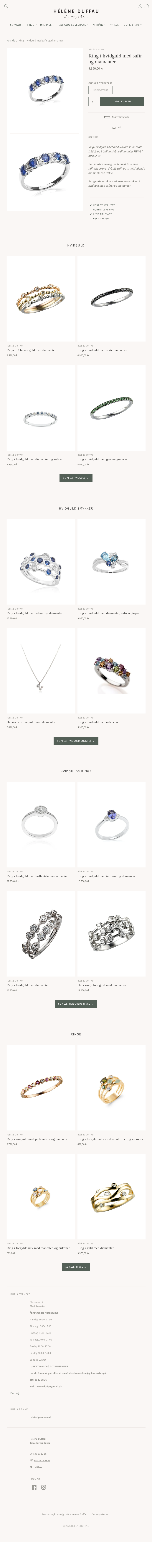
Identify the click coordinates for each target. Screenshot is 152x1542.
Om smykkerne (100, 1514)
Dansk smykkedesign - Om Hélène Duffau (64, 1514)
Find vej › (15, 1393)
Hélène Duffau (15, 345)
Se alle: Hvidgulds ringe (74, 1004)
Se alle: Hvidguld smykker (74, 741)
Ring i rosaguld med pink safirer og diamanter (38, 1139)
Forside (11, 41)
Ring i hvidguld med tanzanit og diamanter (106, 876)
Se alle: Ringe (74, 1267)
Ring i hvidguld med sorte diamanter (102, 350)
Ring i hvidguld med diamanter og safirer (34, 459)
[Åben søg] (6, 6)
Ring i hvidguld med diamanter (28, 985)
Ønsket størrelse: (100, 83)
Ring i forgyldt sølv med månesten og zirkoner (38, 1248)
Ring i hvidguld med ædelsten (97, 722)
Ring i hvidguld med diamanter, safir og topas (108, 613)
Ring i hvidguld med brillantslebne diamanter (37, 876)
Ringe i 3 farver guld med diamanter (31, 350)
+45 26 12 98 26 (42, 1460)
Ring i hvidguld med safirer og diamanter (34, 613)
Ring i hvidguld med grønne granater (102, 459)
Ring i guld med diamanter (95, 1248)
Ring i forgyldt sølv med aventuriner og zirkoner (110, 1139)
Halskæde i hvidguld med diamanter (31, 722)
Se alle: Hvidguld (74, 478)
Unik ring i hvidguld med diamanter (101, 985)
